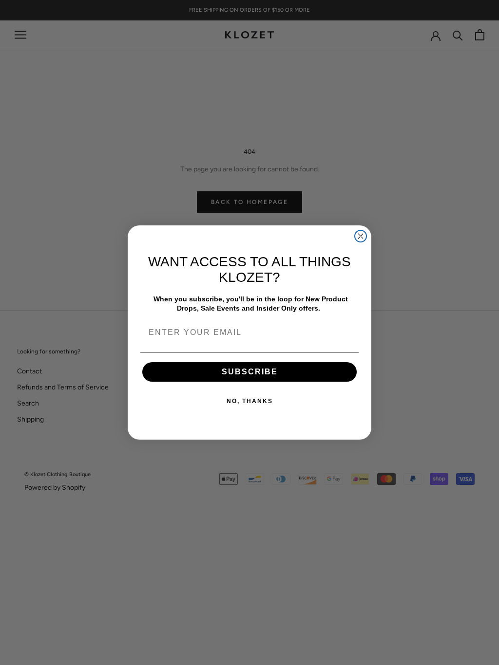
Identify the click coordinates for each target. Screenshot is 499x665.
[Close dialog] (360, 236)
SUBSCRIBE (250, 372)
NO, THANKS (250, 401)
